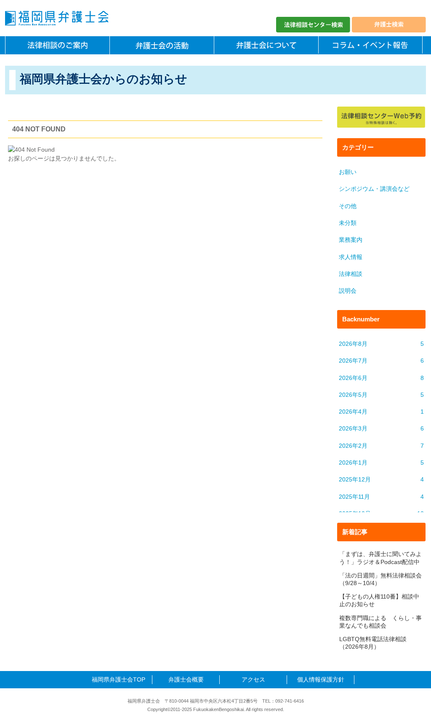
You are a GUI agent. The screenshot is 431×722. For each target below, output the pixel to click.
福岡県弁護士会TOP (118, 679)
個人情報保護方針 (320, 679)
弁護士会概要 (186, 679)
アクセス (253, 679)
